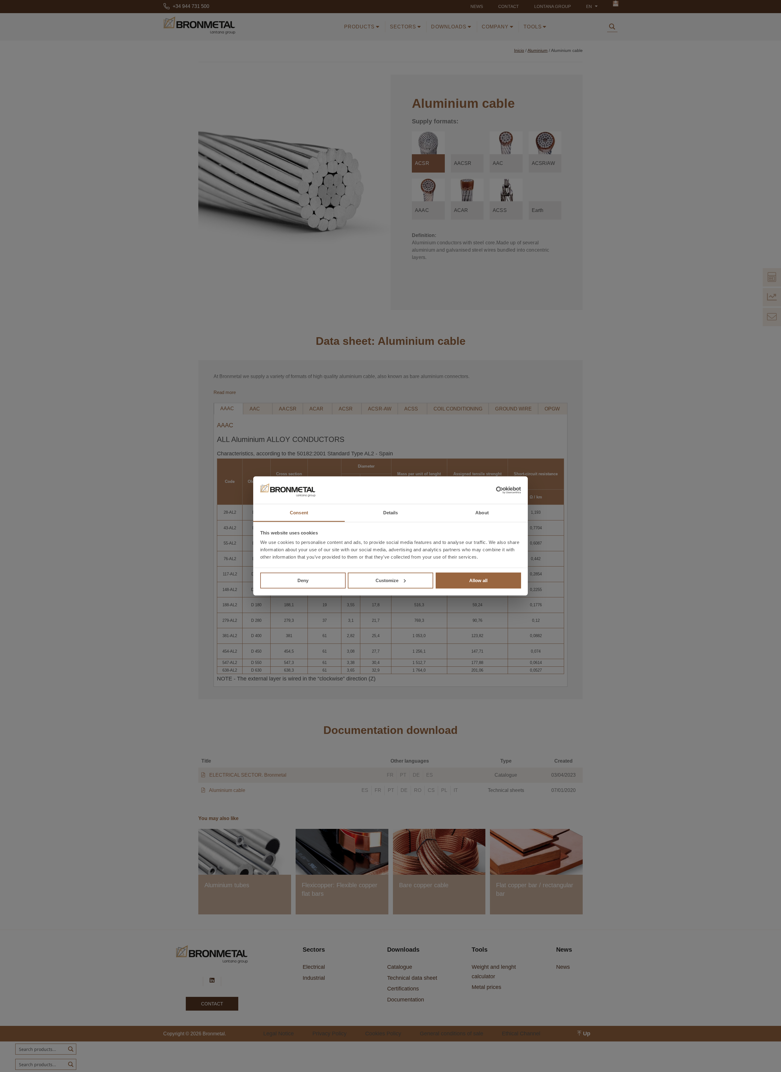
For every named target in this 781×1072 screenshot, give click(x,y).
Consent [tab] (299, 512)
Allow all (478, 580)
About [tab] (482, 512)
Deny (302, 580)
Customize (387, 580)
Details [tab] (390, 512)
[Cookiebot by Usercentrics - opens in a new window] (494, 490)
